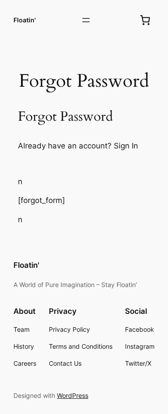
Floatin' (24, 20)
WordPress (72, 395)
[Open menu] (86, 20)
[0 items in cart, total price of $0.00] (145, 20)
